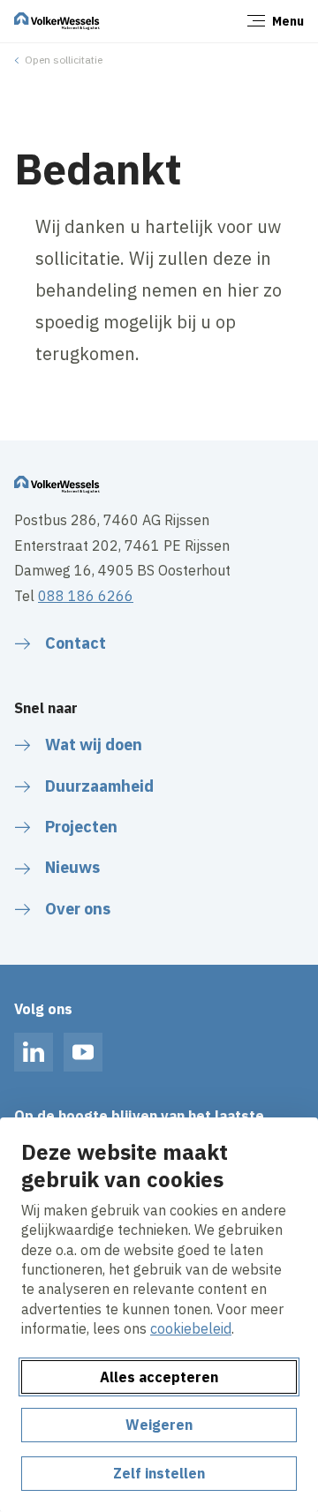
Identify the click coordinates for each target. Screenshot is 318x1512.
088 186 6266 (85, 596)
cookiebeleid (190, 1328)
